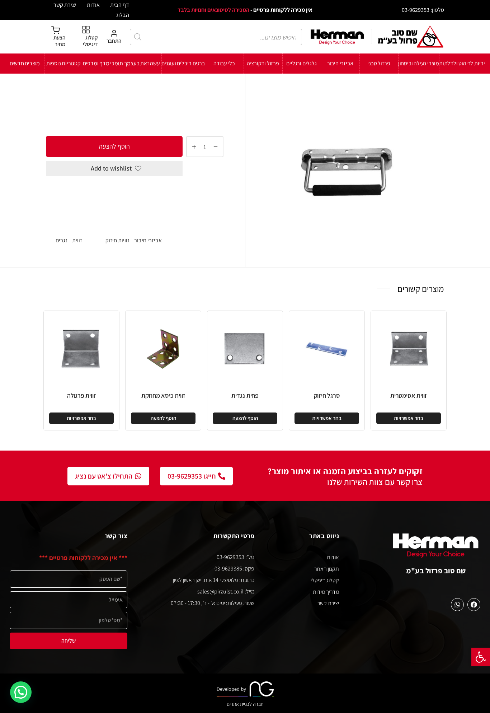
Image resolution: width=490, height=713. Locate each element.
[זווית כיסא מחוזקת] (163, 348)
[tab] (134, 193)
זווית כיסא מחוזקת (163, 395)
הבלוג (122, 15)
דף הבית (119, 5)
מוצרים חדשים (25, 63)
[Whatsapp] (457, 604)
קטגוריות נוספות (63, 63)
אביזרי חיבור (340, 63)
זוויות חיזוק (149, 96)
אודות (93, 5)
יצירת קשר (64, 5)
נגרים (61, 240)
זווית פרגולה (81, 395)
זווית (77, 240)
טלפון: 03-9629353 (423, 10)
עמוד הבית (211, 96)
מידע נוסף (210, 219)
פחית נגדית (245, 395)
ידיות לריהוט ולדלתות (462, 63)
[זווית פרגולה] (81, 348)
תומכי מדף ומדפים (103, 63)
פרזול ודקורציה (263, 63)
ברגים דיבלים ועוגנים (183, 63)
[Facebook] (473, 604)
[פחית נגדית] (245, 348)
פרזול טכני (378, 63)
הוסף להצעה (114, 146)
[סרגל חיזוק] (326, 348)
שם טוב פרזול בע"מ (436, 570)
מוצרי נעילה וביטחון (418, 63)
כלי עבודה (224, 63)
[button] (480, 657)
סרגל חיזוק (327, 395)
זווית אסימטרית (408, 395)
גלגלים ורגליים (301, 63)
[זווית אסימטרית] (408, 348)
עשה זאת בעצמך (142, 63)
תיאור (216, 192)
